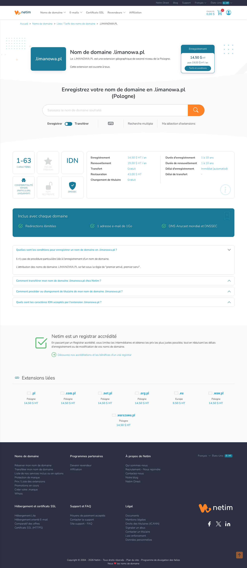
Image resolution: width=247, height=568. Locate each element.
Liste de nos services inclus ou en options (39, 473)
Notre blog (132, 477)
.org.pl (144, 393)
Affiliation (135, 12)
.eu (181, 393)
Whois (19, 493)
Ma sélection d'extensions (178, 124)
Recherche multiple (140, 124)
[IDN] (110, 124)
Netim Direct (162, 3)
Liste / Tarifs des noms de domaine (76, 23)
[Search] (196, 110)
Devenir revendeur (80, 465)
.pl (33, 393)
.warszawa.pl (126, 415)
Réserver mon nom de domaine (33, 465)
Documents (132, 515)
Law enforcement (136, 536)
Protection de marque (27, 477)
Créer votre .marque (26, 489)
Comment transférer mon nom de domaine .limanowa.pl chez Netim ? (58, 281)
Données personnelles (139, 540)
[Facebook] (209, 524)
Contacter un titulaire (138, 532)
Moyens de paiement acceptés (87, 515)
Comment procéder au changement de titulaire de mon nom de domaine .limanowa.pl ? (69, 291)
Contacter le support (82, 519)
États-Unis (220, 3)
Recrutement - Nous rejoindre (143, 469)
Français (199, 3)
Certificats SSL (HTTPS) (29, 528)
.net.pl (107, 393)
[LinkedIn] (228, 524)
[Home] (23, 13)
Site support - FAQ (81, 524)
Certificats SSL (95, 12)
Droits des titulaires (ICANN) (142, 524)
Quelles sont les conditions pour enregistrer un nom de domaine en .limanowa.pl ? (66, 250)
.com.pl (70, 393)
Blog (175, 3)
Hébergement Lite (25, 515)
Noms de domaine (42, 23)
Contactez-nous (135, 473)
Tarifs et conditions (198, 68)
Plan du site (132, 560)
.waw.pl (218, 393)
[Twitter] (218, 524)
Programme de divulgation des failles (160, 560)
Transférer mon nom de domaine (34, 469)
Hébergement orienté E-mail (31, 519)
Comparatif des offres (27, 524)
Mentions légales (136, 519)
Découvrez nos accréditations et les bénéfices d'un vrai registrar (94, 355)
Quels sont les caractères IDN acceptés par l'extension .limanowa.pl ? (58, 302)
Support (186, 3)
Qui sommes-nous (137, 465)
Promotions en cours (27, 485)
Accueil (24, 23)
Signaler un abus (135, 528)
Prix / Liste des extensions (30, 481)
